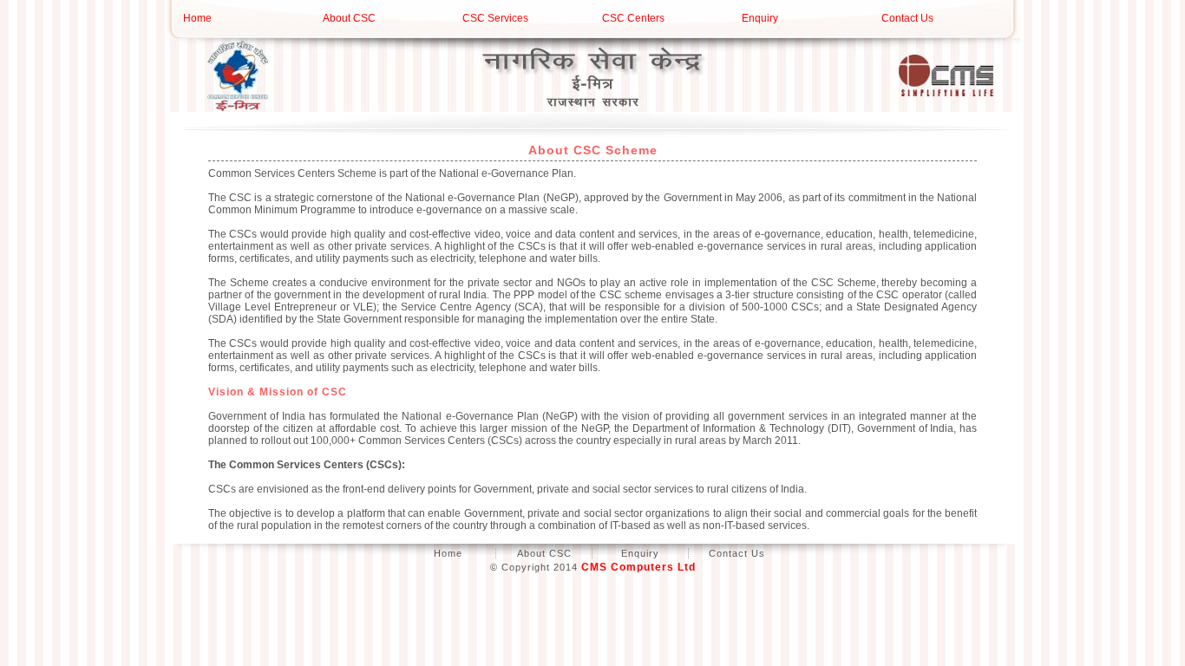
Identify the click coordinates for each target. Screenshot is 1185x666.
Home (197, 18)
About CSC (349, 18)
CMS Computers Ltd (638, 567)
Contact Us (907, 18)
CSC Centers (633, 18)
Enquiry (760, 18)
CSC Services (495, 18)
